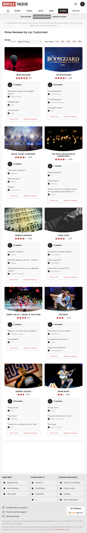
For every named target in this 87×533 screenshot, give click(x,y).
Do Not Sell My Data (61, 529)
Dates (40, 11)
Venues (29, 11)
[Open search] (75, 4)
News (51, 11)
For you (75, 11)
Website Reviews (59, 17)
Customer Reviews (42, 17)
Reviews (63, 11)
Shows (17, 11)
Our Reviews (26, 17)
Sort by (13, 41)
